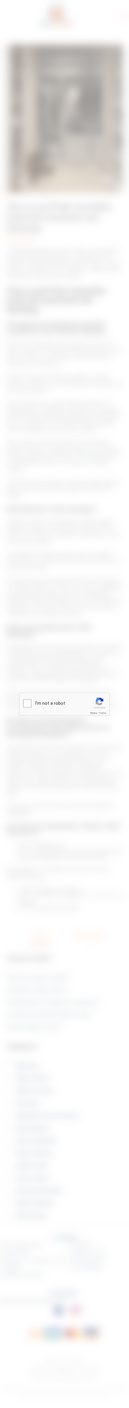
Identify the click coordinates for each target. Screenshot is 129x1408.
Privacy (93, 712)
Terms (102, 712)
